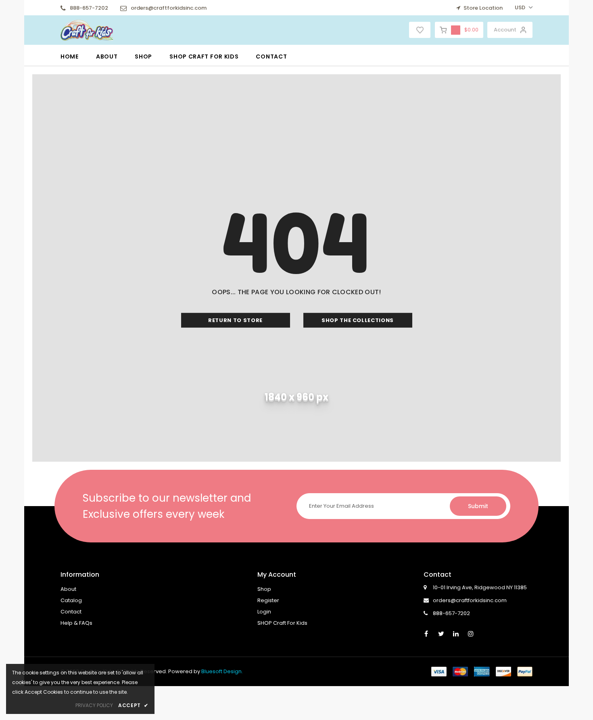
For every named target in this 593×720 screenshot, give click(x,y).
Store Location (482, 8)
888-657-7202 (89, 8)
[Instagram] (471, 633)
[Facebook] (426, 633)
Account (505, 29)
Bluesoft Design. (222, 671)
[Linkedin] (456, 633)
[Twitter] (441, 633)
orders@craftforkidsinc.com (169, 8)
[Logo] (87, 29)
